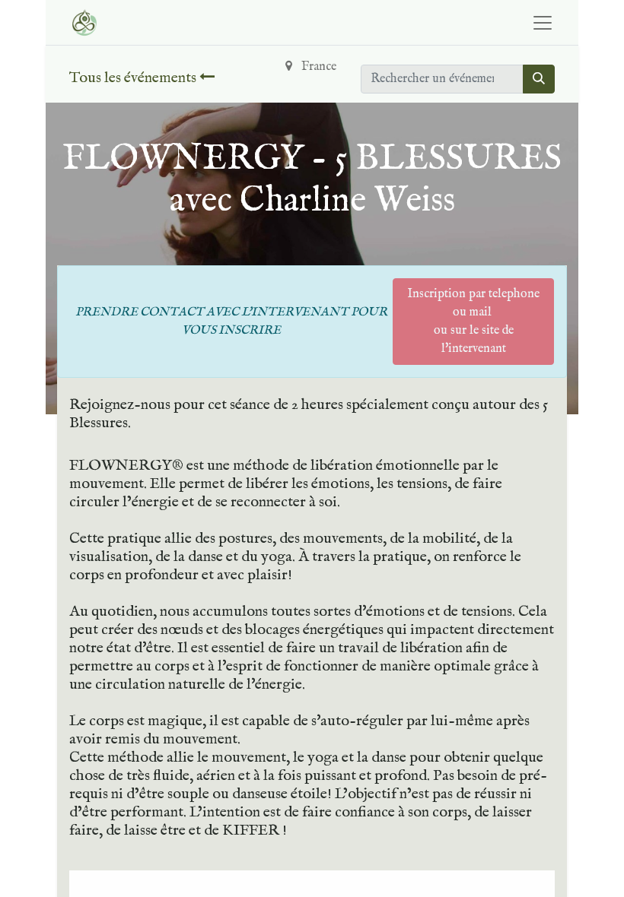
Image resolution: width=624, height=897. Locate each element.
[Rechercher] (539, 79)
